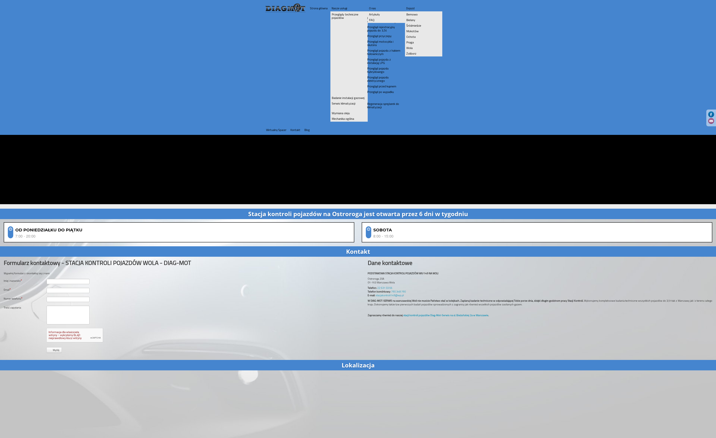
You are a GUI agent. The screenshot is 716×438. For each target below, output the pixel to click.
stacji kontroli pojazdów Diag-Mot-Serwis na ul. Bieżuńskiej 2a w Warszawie (445, 315)
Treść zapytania (12, 307)
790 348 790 (398, 291)
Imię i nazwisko (12, 280)
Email (7, 289)
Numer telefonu (12, 298)
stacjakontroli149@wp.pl (390, 295)
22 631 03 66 (384, 288)
